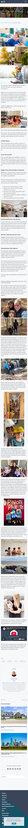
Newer (23, 700)
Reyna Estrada (8, 22)
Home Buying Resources (8, 806)
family (3, 661)
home (16, 661)
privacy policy (18, 820)
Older (4, 700)
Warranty (4, 795)
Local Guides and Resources (7, 730)
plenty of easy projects (18, 159)
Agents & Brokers (6, 804)
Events (3, 800)
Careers (4, 793)
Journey (4, 808)
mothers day (22, 661)
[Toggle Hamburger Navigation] (3, 2)
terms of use (9, 820)
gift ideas (10, 661)
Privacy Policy (5, 813)
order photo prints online (17, 225)
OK (14, 823)
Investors (4, 797)
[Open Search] (25, 1)
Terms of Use (5, 815)
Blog (3, 810)
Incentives (4, 802)
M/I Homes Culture (17, 22)
